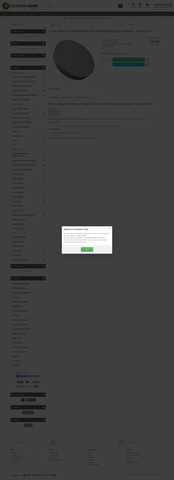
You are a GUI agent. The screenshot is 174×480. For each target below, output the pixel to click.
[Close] (109, 228)
